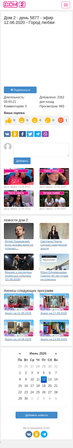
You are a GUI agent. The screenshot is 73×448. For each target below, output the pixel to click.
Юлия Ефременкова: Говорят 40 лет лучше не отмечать (54, 275)
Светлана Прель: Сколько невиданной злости (53, 244)
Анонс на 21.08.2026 (18, 313)
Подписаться (22, 89)
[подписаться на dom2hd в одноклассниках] (37, 434)
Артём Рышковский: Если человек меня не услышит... (19, 244)
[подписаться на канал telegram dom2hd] (44, 434)
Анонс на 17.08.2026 (53, 313)
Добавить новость (36, 415)
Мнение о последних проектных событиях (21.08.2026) (18, 275)
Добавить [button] (22, 160)
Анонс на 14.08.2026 (18, 339)
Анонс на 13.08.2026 (53, 339)
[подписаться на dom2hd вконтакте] (29, 434)
